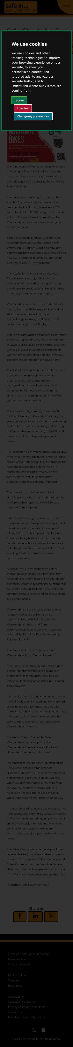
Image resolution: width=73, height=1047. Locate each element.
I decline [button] (22, 108)
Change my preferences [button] (33, 116)
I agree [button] (19, 100)
